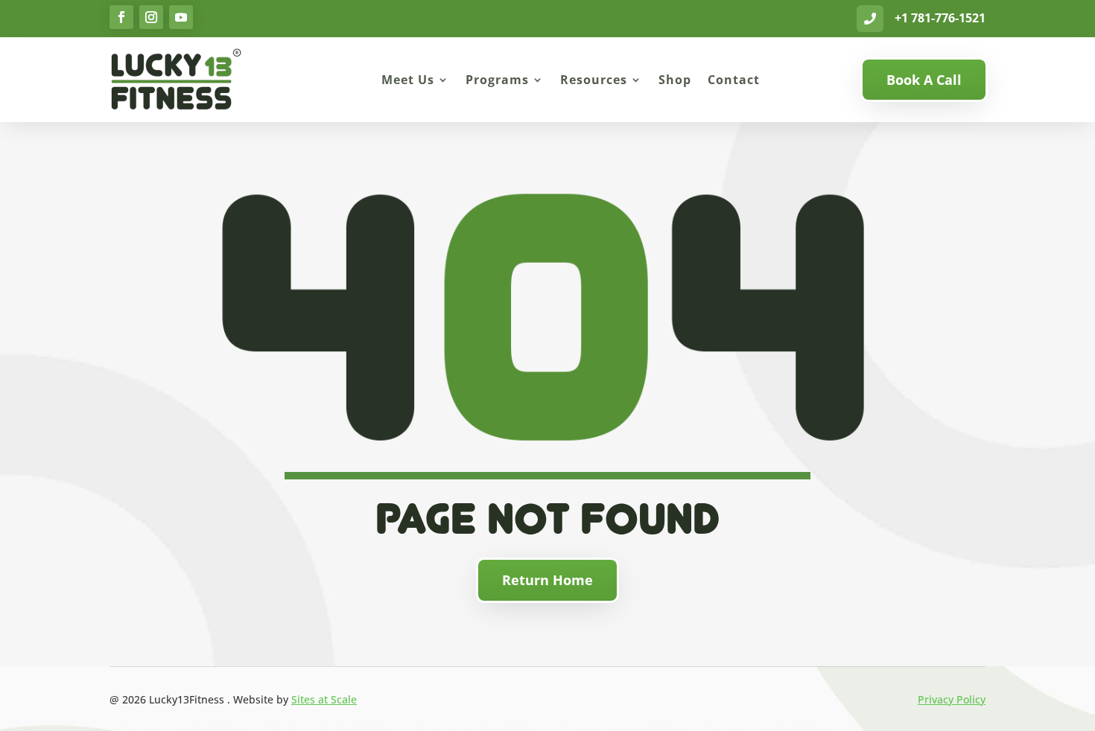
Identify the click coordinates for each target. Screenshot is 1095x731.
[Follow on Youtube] (181, 17)
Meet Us (407, 79)
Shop (674, 79)
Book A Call (924, 80)
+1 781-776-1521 (940, 18)
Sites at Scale (324, 699)
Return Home (547, 580)
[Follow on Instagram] (151, 17)
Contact (734, 79)
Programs (497, 79)
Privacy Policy (952, 699)
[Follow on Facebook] (121, 17)
